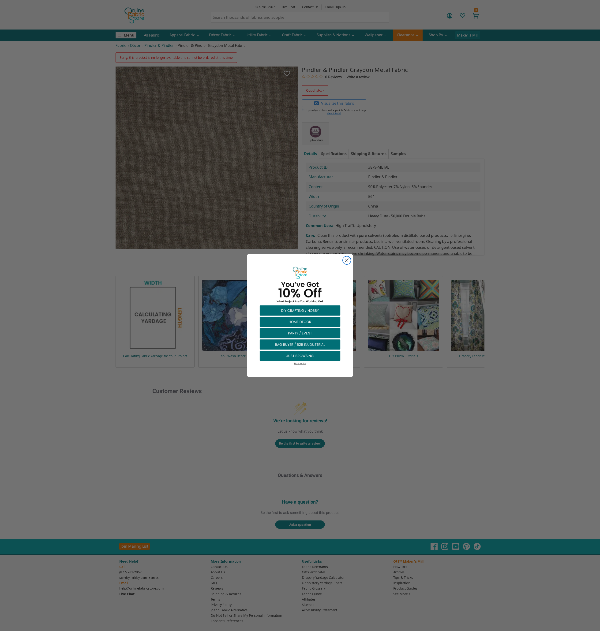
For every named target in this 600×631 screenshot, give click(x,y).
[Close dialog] (347, 260)
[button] (300, 310)
